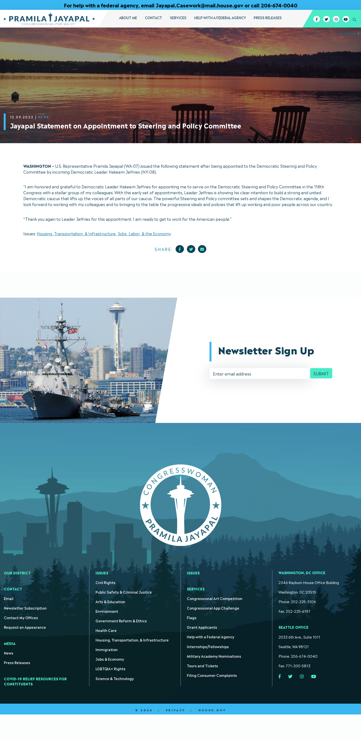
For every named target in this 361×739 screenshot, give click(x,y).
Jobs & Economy (110, 658)
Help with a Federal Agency (220, 17)
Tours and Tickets (202, 665)
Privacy (175, 710)
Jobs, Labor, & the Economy (144, 233)
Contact (153, 17)
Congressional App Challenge (213, 607)
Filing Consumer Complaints (212, 675)
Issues (102, 572)
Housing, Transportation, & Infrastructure (76, 233)
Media (9, 643)
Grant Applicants (202, 626)
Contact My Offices (21, 617)
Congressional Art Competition (214, 598)
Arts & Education (110, 601)
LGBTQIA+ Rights (110, 668)
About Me (128, 17)
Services (178, 17)
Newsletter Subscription (25, 607)
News (8, 652)
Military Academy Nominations (214, 655)
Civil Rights (105, 582)
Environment (107, 611)
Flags (191, 617)
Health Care (106, 630)
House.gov (212, 710)
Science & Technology (115, 678)
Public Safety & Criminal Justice (124, 591)
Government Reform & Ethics (121, 620)
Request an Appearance (25, 626)
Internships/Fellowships (208, 646)
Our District (17, 572)
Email (9, 598)
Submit (321, 373)
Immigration (107, 649)
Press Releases (268, 17)
